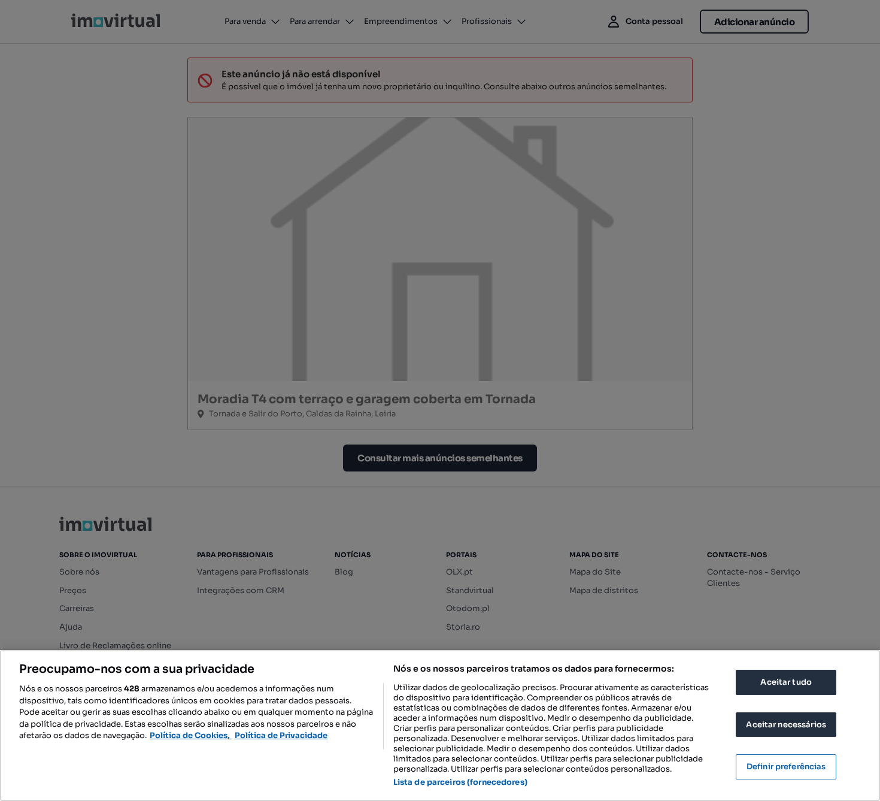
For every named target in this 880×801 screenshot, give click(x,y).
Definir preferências (786, 766)
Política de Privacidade (281, 735)
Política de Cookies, (191, 735)
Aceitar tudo (786, 682)
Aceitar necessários (786, 725)
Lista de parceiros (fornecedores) (460, 782)
